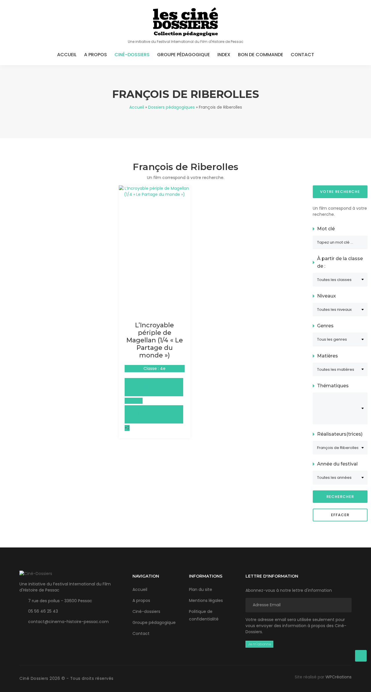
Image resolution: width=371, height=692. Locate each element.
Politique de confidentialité (204, 615)
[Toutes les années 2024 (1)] (340, 477)
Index (223, 54)
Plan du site (200, 589)
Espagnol (134, 400)
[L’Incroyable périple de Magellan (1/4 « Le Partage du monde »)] (154, 191)
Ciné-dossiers (132, 54)
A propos (95, 54)
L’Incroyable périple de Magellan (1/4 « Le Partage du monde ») (154, 340)
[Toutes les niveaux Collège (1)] (340, 309)
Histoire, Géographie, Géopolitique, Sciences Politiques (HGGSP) (148, 414)
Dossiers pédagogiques (171, 107)
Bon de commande (260, 54)
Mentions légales (206, 600)
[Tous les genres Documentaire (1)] (340, 339)
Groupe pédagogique (183, 54)
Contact (302, 54)
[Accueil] (185, 21)
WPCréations (338, 677)
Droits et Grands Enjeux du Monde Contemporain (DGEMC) (151, 387)
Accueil (67, 54)
